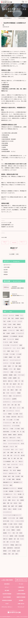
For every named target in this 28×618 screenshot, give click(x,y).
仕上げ (8, 464)
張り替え (15, 524)
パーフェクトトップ (20, 333)
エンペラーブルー (14, 464)
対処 (8, 389)
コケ (13, 366)
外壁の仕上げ (5, 470)
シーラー (5, 467)
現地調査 (17, 315)
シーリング (14, 321)
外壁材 (16, 381)
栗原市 (23, 348)
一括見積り (18, 530)
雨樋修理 (5, 377)
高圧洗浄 (22, 318)
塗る (11, 455)
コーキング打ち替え (16, 425)
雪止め (12, 351)
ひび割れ (5, 366)
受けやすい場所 (6, 521)
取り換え (15, 503)
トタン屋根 (9, 479)
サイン (15, 494)
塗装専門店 (5, 375)
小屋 (19, 473)
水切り (8, 404)
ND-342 (14, 470)
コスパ (4, 497)
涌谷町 (4, 339)
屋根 (10, 407)
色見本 (22, 428)
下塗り (4, 321)
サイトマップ (21, 607)
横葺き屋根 (18, 479)
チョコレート (13, 392)
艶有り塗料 (18, 363)
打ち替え (9, 324)
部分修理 (14, 509)
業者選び (18, 369)
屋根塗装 (6, 274)
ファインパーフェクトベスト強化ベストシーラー (12, 515)
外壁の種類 (11, 491)
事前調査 (12, 544)
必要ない (9, 509)
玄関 (7, 541)
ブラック (5, 443)
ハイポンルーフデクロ (19, 521)
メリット (18, 407)
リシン (14, 348)
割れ (11, 503)
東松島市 (17, 318)
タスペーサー (5, 407)
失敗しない (21, 461)
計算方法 (5, 509)
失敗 (13, 461)
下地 (10, 470)
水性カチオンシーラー (13, 473)
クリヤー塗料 (12, 363)
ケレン (21, 315)
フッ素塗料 (5, 357)
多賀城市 (9, 327)
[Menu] (25, 1)
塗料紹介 (9, 467)
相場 (14, 458)
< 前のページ (5, 242)
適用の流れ (20, 434)
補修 (4, 333)
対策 (20, 389)
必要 (14, 538)
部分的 (21, 532)
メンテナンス (5, 363)
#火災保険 (11, 254)
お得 (17, 532)
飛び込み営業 (21, 535)
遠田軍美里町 (5, 336)
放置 (4, 530)
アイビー (12, 521)
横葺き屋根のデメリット (7, 482)
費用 (7, 384)
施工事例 (6, 269)
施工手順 (5, 434)
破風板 (20, 366)
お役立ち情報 (4, 237)
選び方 (17, 541)
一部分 (13, 532)
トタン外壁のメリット (19, 491)
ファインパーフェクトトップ (15, 360)
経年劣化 (5, 458)
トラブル (10, 369)
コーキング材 (12, 541)
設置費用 (5, 518)
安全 (22, 381)
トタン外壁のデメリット (7, 494)
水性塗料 (8, 333)
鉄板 (19, 404)
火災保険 (9, 377)
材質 (12, 404)
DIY (19, 381)
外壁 (8, 452)
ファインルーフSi (10, 339)
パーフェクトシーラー (7, 348)
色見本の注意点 (6, 431)
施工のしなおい (12, 437)
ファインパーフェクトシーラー (14, 443)
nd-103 (8, 392)
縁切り (9, 476)
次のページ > (22, 242)
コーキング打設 (6, 345)
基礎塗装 (19, 470)
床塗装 (10, 395)
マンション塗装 (9, 419)
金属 (15, 452)
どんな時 (19, 509)
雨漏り (16, 389)
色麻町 (8, 351)
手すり (13, 386)
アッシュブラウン (6, 449)
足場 (18, 458)
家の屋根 (13, 550)
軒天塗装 (5, 476)
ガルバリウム (5, 485)
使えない (13, 500)
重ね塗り (14, 384)
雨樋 (9, 318)
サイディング (18, 386)
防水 (4, 416)
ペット (4, 386)
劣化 (19, 377)
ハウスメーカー (6, 372)
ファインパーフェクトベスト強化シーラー (15, 440)
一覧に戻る (14, 242)
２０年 (9, 550)
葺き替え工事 (17, 547)
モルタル (5, 318)
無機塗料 (10, 357)
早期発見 (13, 530)
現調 (9, 506)
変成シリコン (20, 416)
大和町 (16, 535)
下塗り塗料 (16, 342)
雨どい (12, 449)
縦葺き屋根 (20, 488)
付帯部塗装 (5, 369)
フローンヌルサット (7, 398)
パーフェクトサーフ (14, 345)
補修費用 (5, 524)
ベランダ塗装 (17, 428)
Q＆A (15, 357)
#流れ (17, 254)
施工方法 (5, 381)
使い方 (14, 407)
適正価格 (5, 532)
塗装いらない (10, 381)
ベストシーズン (17, 455)
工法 (4, 479)
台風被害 (21, 518)
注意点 (15, 375)
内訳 (10, 384)
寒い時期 (19, 494)
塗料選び (9, 497)
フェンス (5, 413)
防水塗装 (8, 416)
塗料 (13, 553)
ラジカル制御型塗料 (7, 461)
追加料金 (11, 535)
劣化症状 (20, 524)
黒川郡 (4, 327)
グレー (16, 449)
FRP (18, 431)
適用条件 (14, 434)
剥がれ (4, 389)
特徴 (21, 458)
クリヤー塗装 (5, 527)
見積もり (12, 389)
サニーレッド (5, 535)
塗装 (15, 404)
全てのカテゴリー (7, 264)
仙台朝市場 (14, 398)
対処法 (20, 503)
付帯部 (17, 330)
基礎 (4, 410)
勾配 (18, 538)
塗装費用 (21, 497)
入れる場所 (17, 476)
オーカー (18, 348)
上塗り (4, 452)
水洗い (4, 464)
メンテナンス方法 (11, 518)
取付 (17, 422)
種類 (14, 422)
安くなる (5, 500)
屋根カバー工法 (18, 544)
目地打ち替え (13, 416)
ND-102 (21, 413)
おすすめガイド (6, 544)
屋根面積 (20, 506)
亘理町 (20, 345)
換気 (19, 384)
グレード (17, 351)
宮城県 (14, 324)
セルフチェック (15, 497)
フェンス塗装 (15, 413)
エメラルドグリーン (7, 401)
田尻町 (18, 357)
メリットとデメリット (7, 512)
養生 (4, 392)
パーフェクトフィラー (7, 422)
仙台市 (18, 550)
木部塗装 (18, 392)
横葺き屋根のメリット (18, 482)
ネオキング (5, 395)
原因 (21, 527)
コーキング (20, 321)
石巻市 (11, 342)
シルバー (21, 449)
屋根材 (4, 503)
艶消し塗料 (21, 336)
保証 (9, 458)
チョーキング (11, 315)
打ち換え (5, 324)
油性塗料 (13, 333)
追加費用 (14, 377)
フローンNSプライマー (17, 395)
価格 (13, 476)
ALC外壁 (8, 321)
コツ (16, 461)
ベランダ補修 (13, 431)
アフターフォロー (21, 375)
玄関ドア (22, 330)
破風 (16, 366)
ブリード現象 (16, 419)
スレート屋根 (15, 467)
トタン (4, 351)
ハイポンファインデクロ (16, 401)
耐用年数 (22, 500)
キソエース (5, 473)
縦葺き (11, 485)
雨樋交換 (18, 324)
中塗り (20, 327)
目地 (4, 419)
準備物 (4, 440)
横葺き (13, 479)
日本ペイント (5, 360)
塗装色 (9, 366)
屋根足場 (10, 538)
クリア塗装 (12, 527)
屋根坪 (12, 506)
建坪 (16, 506)
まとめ (4, 455)
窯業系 (12, 452)
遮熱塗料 (16, 339)
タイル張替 (10, 524)
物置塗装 (9, 413)
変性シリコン (5, 428)
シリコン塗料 (18, 354)
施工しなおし (5, 437)
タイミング (5, 315)
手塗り (12, 318)
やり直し (18, 437)
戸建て (9, 553)
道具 (14, 369)
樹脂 (19, 452)
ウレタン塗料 (12, 354)
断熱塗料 (5, 550)
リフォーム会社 (17, 372)
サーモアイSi (5, 342)
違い (22, 452)
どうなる (8, 530)
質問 (8, 503)
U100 (4, 541)
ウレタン (22, 538)
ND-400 (4, 404)
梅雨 (8, 455)
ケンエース (12, 446)
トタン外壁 (5, 491)
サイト (9, 532)
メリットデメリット (10, 410)
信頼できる (5, 538)
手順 (4, 384)
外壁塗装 (6, 272)
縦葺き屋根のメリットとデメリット (9, 488)
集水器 (16, 327)
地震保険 (9, 434)
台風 (17, 518)
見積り (16, 553)
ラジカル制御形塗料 (13, 336)
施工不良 (22, 455)
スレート (21, 464)
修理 (23, 407)
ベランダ (9, 386)
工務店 (12, 372)
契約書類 (10, 375)
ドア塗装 (11, 428)
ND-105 (22, 443)
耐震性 (4, 547)
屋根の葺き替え (10, 547)
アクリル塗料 (5, 354)
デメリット (17, 410)
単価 (22, 476)
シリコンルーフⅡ (11, 330)
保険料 (9, 500)
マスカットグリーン (7, 425)
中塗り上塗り (5, 446)
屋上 (23, 431)
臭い (22, 384)
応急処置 (17, 527)
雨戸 (16, 446)
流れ (18, 500)
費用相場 (5, 506)
